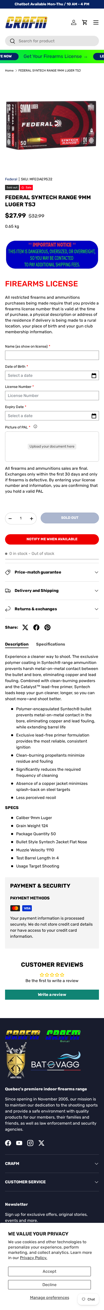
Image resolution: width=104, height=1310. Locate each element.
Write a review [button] (52, 994)
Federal (11, 179)
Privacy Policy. (33, 1257)
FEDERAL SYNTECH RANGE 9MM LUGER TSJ (49, 70)
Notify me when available (52, 539)
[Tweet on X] (25, 627)
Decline (49, 1284)
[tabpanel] (52, 761)
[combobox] (52, 41)
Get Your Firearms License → (52, 56)
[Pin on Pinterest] (47, 627)
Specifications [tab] (50, 644)
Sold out (70, 518)
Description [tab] (17, 644)
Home (9, 70)
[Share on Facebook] (36, 627)
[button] (84, 22)
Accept (49, 1271)
